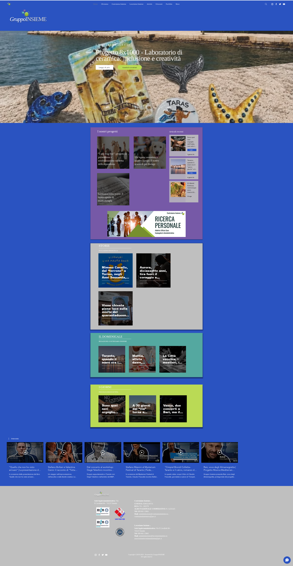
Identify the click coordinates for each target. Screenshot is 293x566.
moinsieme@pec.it (155, 539)
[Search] (266, 4)
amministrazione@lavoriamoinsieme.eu (153, 536)
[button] (14, 439)
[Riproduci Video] (25, 452)
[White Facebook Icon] (99, 555)
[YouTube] (284, 4)
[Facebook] (276, 4)
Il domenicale (193, 173)
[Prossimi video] (241, 452)
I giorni (192, 150)
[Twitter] (280, 4)
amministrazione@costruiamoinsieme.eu (153, 514)
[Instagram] (272, 4)
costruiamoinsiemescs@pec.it (145, 516)
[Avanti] (280, 77)
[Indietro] (12, 77)
